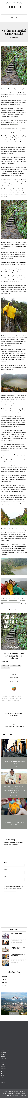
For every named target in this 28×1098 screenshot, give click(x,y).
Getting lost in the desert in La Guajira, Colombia (14, 791)
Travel (2, 1074)
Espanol (3, 1082)
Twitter (4, 979)
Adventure (3, 1072)
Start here (4, 1091)
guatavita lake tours (15, 665)
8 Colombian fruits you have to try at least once (14, 823)
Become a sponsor (13, 1091)
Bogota (4, 26)
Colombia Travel (10, 26)
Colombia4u (4, 600)
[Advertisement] (14, 914)
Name (5, 862)
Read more (14, 1013)
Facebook (4, 976)
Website (6, 877)
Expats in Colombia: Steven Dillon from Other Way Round (17, 934)
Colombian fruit (14, 819)
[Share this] (10, 681)
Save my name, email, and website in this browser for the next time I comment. (13, 887)
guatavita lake (5, 665)
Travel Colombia (18, 28)
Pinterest (3, 1058)
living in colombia (20, 786)
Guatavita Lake (21, 26)
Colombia (5, 759)
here (23, 604)
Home (2, 1062)
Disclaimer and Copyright (14, 1093)
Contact (3, 1066)
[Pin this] (17, 681)
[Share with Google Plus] (15, 681)
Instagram (4, 982)
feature (16, 26)
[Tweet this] (13, 681)
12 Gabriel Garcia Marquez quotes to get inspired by (14, 762)
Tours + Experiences (10, 28)
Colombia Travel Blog (20, 759)
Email (5, 869)
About (2, 1064)
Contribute (4, 1068)
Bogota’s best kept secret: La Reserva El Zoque (17, 961)
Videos (2, 1078)
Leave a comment (14, 677)
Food (2, 1076)
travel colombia (5, 668)
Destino (11, 600)
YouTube (4, 985)
